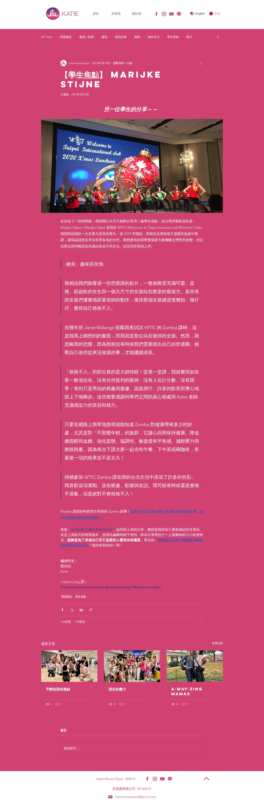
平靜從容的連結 (58, 689)
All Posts (46, 37)
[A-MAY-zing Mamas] (195, 666)
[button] (95, 13)
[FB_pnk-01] (156, 14)
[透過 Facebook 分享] (62, 610)
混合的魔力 (117, 689)
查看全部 (217, 643)
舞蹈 (137, 37)
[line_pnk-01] (179, 14)
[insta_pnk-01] (164, 14)
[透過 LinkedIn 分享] (81, 610)
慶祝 (104, 37)
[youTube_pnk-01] (171, 14)
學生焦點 (173, 37)
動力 (189, 37)
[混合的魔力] (132, 666)
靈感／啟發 (86, 37)
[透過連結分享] (91, 610)
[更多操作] (201, 63)
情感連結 (66, 37)
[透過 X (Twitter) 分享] (72, 610)
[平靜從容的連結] (69, 666)
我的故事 (121, 37)
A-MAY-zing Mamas (187, 691)
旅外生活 (153, 37)
